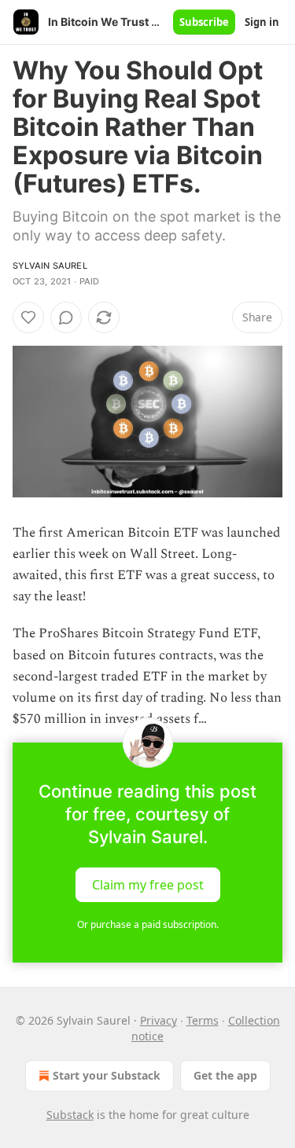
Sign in (262, 22)
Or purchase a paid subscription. (148, 924)
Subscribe (204, 22)
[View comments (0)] (66, 317)
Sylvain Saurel (50, 265)
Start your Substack (106, 1075)
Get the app (225, 1075)
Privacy (158, 1020)
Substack (70, 1114)
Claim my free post (148, 884)
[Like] (28, 317)
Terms (202, 1020)
